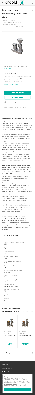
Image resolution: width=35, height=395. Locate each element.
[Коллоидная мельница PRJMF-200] (17, 47)
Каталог (5, 364)
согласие (22, 377)
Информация (7, 368)
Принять (17, 390)
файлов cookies (14, 378)
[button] (26, 311)
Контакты (5, 371)
